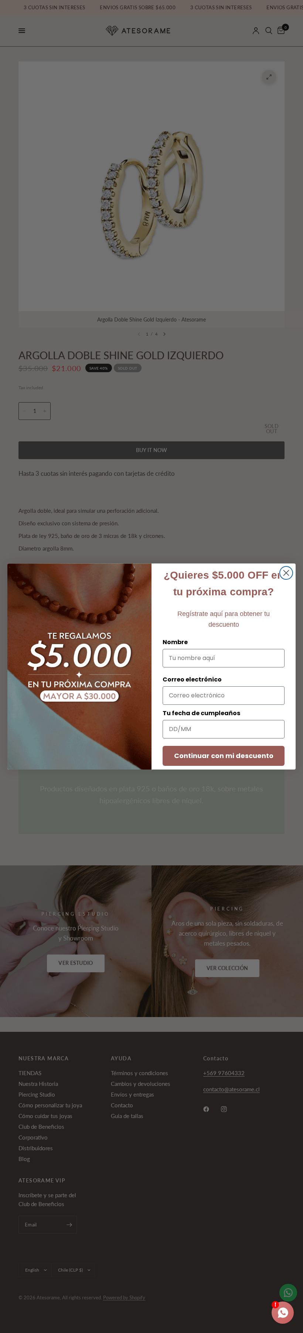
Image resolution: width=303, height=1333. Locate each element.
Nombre (175, 642)
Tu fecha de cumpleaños (201, 713)
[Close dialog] (286, 572)
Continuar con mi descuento (223, 755)
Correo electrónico (192, 679)
